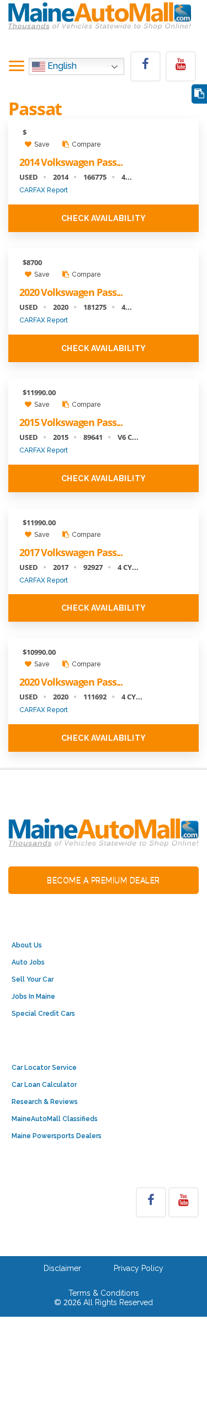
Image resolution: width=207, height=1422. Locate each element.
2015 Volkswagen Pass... (71, 422)
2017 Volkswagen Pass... (71, 552)
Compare (85, 144)
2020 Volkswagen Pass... (71, 292)
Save (41, 144)
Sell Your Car (33, 979)
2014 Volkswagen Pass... (71, 162)
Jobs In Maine (33, 996)
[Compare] (199, 94)
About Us (27, 945)
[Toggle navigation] (16, 66)
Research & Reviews (45, 1102)
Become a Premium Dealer (103, 880)
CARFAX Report (43, 190)
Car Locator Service (44, 1067)
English (61, 66)
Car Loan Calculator (44, 1085)
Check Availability (103, 218)
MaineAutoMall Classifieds (55, 1119)
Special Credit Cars (43, 1013)
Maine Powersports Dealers (57, 1136)
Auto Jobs (28, 962)
